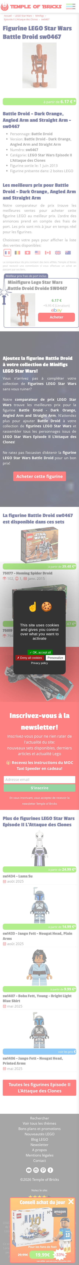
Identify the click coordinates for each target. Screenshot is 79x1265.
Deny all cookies (30, 657)
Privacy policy (39, 663)
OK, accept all (41, 652)
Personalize (55, 657)
